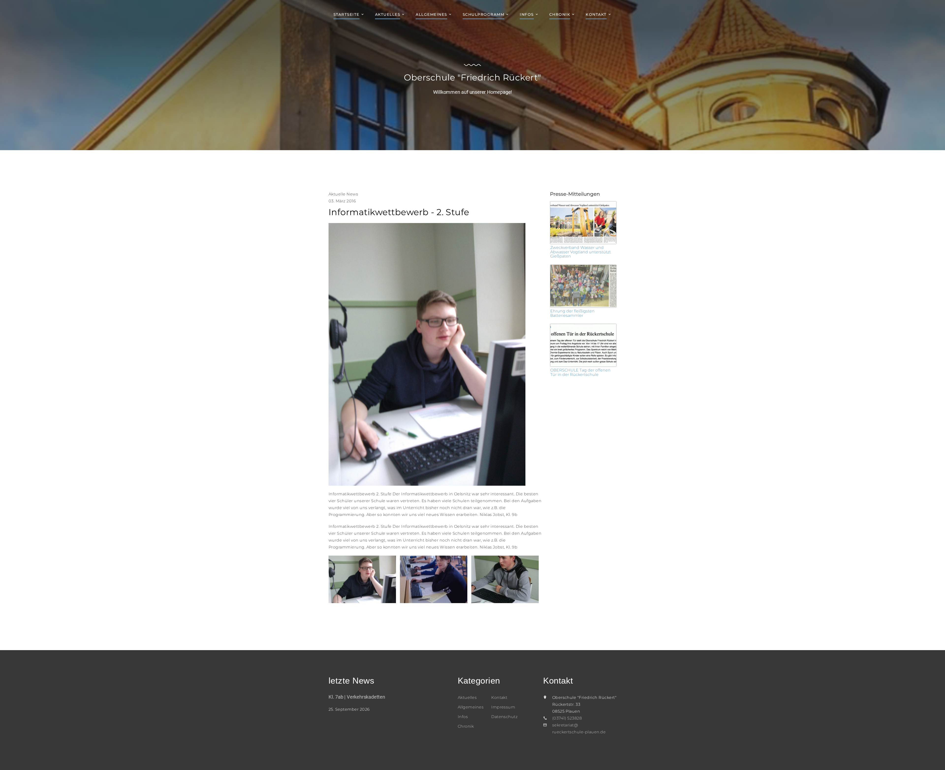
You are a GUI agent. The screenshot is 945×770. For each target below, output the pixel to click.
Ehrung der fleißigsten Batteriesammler (572, 313)
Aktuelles (387, 14)
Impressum (503, 707)
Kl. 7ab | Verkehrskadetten (357, 697)
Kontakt (596, 14)
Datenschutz (504, 716)
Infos (527, 14)
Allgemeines (431, 14)
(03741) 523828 (567, 718)
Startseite (346, 14)
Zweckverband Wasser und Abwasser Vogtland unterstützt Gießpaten (580, 251)
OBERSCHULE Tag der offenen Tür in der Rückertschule (580, 372)
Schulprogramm (483, 14)
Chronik (559, 14)
